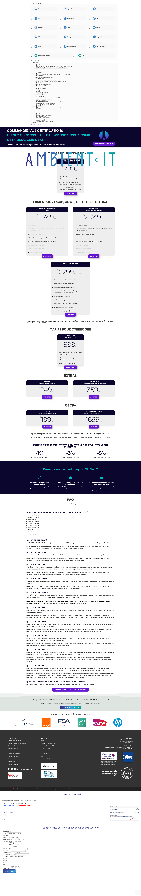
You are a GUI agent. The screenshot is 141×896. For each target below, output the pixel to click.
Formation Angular (13, 756)
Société (5, 837)
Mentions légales (46, 759)
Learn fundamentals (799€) (11, 839)
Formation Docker (13, 746)
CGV (42, 756)
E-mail (5, 833)
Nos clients (44, 753)
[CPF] (114, 41)
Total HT (5, 858)
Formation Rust (12, 761)
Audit (76, 707)
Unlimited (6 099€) (8, 845)
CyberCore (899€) (8, 849)
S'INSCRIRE (47, 256)
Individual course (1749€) (10, 841)
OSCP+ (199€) (7, 854)
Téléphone (6, 835)
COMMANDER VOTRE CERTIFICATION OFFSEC (70, 690)
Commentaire (7, 868)
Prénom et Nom (8, 831)
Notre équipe (45, 751)
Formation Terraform (14, 753)
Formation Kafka (13, 764)
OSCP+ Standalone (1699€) (10, 856)
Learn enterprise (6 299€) (10, 847)
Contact (66, 707)
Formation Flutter (13, 748)
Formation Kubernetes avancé (17, 743)
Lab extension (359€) (9, 852)
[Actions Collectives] (106, 41)
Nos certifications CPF (47, 746)
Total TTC (5, 862)
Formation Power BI (14, 759)
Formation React (13, 751)
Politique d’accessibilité (48, 743)
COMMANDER (70, 367)
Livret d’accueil (45, 748)
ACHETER (47, 397)
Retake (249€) (7, 851)
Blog (42, 740)
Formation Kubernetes (14, 740)
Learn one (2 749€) (8, 843)
